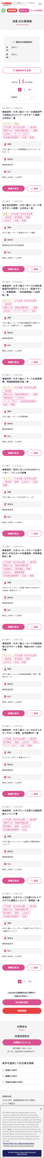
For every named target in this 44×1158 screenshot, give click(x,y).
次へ (30, 89)
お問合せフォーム (22, 1042)
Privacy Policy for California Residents (18, 1143)
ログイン (24, 10)
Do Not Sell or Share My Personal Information (22, 1153)
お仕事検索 (38, 10)
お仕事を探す (22, 1002)
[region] (22, 1132)
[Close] (41, 1109)
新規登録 (12, 10)
